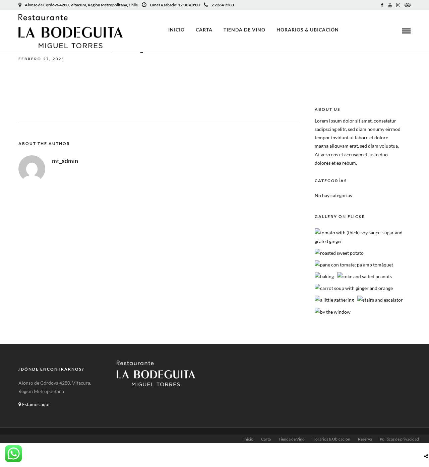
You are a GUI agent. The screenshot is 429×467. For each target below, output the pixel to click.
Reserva (365, 439)
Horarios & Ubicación (308, 29)
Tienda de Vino (244, 29)
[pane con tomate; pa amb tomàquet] (354, 264)
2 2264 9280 (222, 4)
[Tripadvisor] (408, 5)
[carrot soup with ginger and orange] (354, 288)
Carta (204, 29)
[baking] (324, 276)
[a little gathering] (334, 300)
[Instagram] (398, 5)
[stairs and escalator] (380, 300)
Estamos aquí (35, 404)
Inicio (176, 29)
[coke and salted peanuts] (364, 276)
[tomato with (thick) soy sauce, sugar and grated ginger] (365, 241)
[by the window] (333, 312)
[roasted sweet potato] (339, 253)
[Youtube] (390, 5)
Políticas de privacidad (399, 439)
